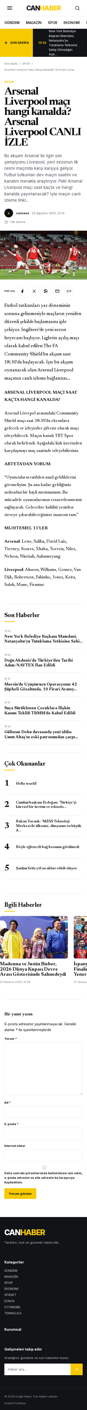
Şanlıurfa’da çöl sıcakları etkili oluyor (46, 868)
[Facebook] (22, 291)
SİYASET (10, 1295)
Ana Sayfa (10, 63)
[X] (34, 291)
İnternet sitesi (14, 1146)
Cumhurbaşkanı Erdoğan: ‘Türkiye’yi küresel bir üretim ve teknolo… (46, 805)
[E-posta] (57, 291)
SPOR (52, 23)
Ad (7, 1102)
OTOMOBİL (12, 1307)
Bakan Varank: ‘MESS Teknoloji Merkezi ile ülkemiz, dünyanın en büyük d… (48, 826)
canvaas (22, 213)
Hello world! (26, 784)
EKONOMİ (72, 23)
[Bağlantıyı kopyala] (69, 291)
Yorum (10, 1039)
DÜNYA (9, 1301)
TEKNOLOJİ (12, 1313)
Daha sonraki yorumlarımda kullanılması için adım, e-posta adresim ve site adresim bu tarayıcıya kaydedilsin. (43, 1177)
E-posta (11, 1124)
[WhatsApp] (46, 291)
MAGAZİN (34, 23)
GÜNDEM (12, 23)
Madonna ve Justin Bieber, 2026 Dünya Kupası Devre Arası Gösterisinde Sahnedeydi (33, 969)
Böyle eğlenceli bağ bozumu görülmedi (47, 847)
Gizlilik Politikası (15, 1403)
